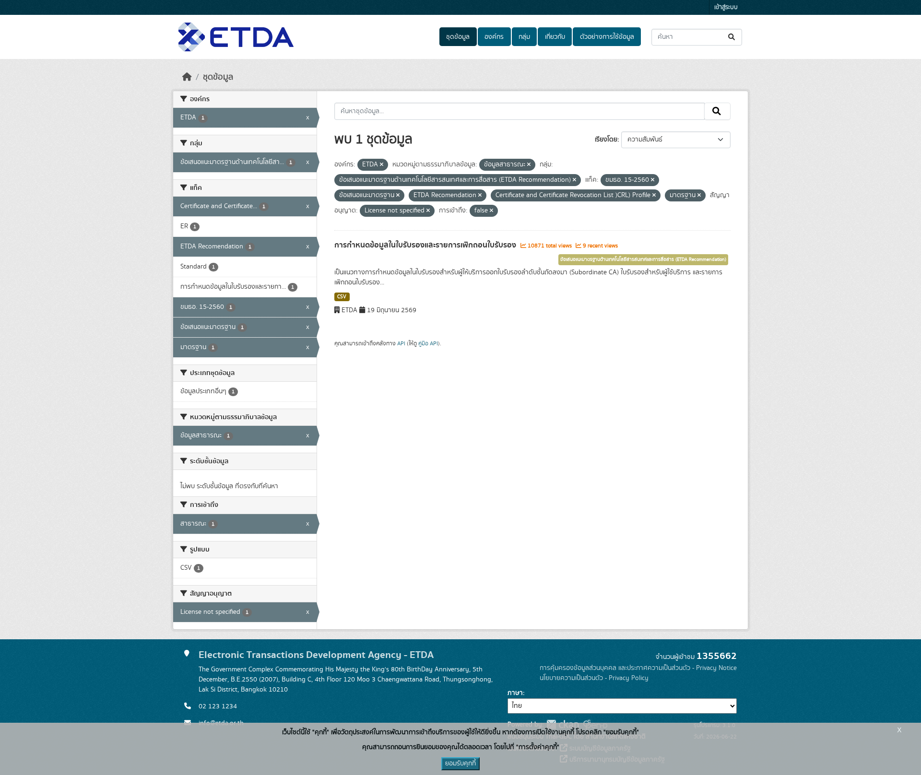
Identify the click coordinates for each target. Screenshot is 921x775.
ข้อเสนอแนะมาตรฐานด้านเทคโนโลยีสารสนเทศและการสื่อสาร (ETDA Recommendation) (643, 259)
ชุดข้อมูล (458, 37)
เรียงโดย (606, 139)
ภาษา (515, 693)
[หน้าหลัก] (187, 77)
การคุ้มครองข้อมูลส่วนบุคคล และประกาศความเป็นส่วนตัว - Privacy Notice (638, 668)
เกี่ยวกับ (555, 37)
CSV (341, 297)
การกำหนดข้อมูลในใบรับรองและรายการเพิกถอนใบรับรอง (426, 245)
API (401, 343)
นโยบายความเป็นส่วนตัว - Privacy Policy (594, 678)
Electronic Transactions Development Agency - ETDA (316, 655)
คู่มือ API (428, 343)
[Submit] (732, 37)
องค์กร (494, 37)
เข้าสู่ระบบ (726, 7)
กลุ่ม (524, 37)
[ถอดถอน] (381, 165)
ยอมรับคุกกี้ (460, 763)
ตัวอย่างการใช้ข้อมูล (607, 37)
